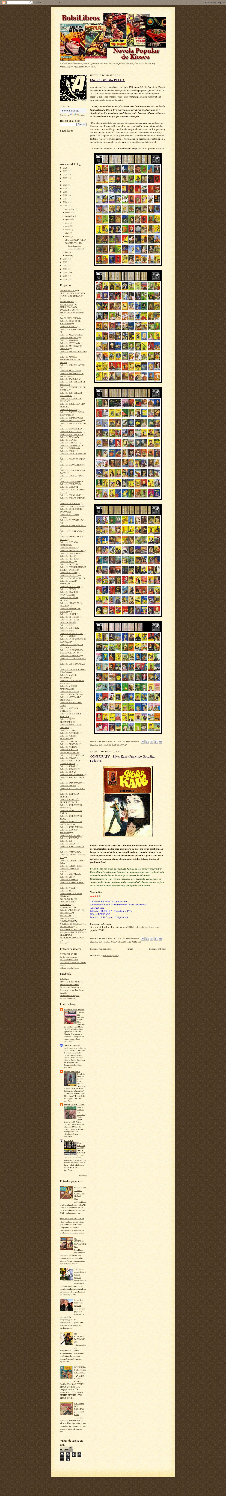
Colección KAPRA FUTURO (71, 633)
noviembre (70, 209)
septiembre (70, 215)
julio (67, 222)
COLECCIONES (66, 899)
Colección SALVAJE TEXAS (72, 777)
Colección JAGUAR (68, 628)
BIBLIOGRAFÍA (67, 307)
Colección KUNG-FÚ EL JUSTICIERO (70, 322)
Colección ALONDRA (69, 340)
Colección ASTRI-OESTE (70, 370)
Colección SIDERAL (68, 326)
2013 (65, 262)
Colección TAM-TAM (69, 852)
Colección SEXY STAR (69, 838)
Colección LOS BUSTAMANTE (73, 658)
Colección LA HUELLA (70, 655)
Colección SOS (66, 841)
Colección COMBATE (69, 484)
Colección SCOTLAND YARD (72, 788)
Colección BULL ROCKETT (71, 434)
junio (67, 226)
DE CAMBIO (65, 904)
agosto (68, 219)
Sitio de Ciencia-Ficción (69, 968)
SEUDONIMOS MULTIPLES (72, 1218)
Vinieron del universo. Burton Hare (80, 1017)
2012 (65, 265)
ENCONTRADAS (67, 912)
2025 (65, 171)
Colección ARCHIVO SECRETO (73, 351)
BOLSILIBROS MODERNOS (72, 312)
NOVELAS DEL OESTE (74, 1104)
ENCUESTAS (65, 915)
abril (67, 233)
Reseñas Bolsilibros (72, 1071)
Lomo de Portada (67, 918)
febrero (68, 252)
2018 (65, 195)
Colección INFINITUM (69, 617)
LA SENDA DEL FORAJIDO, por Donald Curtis (79, 1409)
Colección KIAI (66, 636)
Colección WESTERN (69, 879)
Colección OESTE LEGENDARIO (67, 720)
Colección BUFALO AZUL (71, 431)
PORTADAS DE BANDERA (71, 929)
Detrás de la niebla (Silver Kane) (81, 1077)
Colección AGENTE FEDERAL (73, 329)
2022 (65, 181)
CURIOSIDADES (67, 901)
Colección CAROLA (68, 451)
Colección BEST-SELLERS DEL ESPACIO (71, 394)
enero (67, 255)
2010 (65, 272)
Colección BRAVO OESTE (71, 420)
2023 (65, 178)
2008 (65, 279)
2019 (65, 191)
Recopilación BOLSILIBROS (72, 932)
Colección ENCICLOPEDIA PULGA (113, 745)
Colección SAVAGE (68, 785)
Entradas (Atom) (111, 955)
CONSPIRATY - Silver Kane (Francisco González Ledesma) (74, 246)
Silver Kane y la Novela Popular (79, 1303)
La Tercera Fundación (69, 959)
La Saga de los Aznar (68, 957)
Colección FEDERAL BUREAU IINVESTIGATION (73, 568)
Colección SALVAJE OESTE (72, 774)
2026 (65, 167)
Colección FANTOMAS (69, 564)
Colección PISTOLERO (69, 733)
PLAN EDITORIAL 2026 (81, 1145)
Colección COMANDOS (70, 481)
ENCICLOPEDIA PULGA (75, 239)
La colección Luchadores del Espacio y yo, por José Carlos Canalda (72, 990)
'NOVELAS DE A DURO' (70, 293)
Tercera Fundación (67, 998)
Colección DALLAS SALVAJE (72, 498)
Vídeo (62, 943)
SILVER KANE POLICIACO (72, 937)
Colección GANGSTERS (70, 586)
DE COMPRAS (66, 907)
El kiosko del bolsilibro (69, 984)
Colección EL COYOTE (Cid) (72, 520)
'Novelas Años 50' (67, 290)
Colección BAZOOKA (69, 379)
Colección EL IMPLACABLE (72, 531)
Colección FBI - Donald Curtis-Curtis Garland (80, 1191)
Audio (62, 298)
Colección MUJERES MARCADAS (68, 687)
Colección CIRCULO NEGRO (72, 475)
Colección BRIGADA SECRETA (73, 423)
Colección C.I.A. (67, 439)
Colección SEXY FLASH (70, 835)
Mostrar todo (83, 1175)
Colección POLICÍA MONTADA (68, 737)
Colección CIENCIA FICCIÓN (72, 464)
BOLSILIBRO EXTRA (69, 309)
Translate (81, 115)
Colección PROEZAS (68, 747)
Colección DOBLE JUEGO (71, 506)
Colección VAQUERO (69, 874)
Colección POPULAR (69, 741)
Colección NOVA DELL (70, 694)
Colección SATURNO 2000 (71, 782)
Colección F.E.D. (67, 561)
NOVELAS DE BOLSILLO (71, 924)
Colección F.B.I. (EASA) (70, 558)
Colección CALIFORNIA (70, 445)
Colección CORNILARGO (70, 495)
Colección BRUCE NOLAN (71, 428)
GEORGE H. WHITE (68, 954)
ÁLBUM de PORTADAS (70, 296)
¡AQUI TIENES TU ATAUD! (81, 1111)
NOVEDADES (66, 921)
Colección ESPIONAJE (69, 553)
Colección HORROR (68, 614)
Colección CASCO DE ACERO (72, 459)
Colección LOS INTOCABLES (72, 663)
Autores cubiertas (67, 301)
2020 (65, 188)
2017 (65, 198)
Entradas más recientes (101, 948)
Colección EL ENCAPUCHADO (73, 525)
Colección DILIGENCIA (70, 503)
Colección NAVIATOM (69, 691)
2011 (65, 269)
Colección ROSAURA (69, 769)
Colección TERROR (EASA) (71, 865)
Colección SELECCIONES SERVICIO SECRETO (71, 823)
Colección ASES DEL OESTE (72, 365)
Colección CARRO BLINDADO (73, 453)
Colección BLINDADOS (70, 417)
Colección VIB (66, 877)
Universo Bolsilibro (72, 1045)
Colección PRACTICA (69, 744)
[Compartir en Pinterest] (160, 742)
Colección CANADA (68, 448)
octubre (68, 212)
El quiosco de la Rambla (74, 1009)
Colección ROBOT (67, 766)
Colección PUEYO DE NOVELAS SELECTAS (69, 751)
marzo (68, 236)
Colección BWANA (68, 437)
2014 (65, 258)
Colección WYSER (67, 888)
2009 (65, 276)
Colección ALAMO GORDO (71, 334)
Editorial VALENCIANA (70, 910)
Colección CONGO (68, 486)
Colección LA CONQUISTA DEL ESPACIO (71, 646)
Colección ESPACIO (68, 547)
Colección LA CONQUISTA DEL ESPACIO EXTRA (71, 651)
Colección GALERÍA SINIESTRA (68, 582)
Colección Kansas (67, 630)
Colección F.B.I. (66, 556)
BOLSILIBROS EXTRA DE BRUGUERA (80, 1370)
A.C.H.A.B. (68, 1140)
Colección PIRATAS (68, 730)
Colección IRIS (66, 625)
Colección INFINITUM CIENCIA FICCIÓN (69, 621)
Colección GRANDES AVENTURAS (69, 593)
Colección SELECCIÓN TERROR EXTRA (69, 800)
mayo (67, 229)
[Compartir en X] (151, 742)
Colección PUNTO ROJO (70, 755)
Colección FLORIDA (68, 572)
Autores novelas (66, 304)
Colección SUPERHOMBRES (72, 846)
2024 (65, 174)
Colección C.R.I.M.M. (69, 442)
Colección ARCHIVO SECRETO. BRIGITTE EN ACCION (71, 359)
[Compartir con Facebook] (156, 742)
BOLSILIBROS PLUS (69, 318)
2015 (65, 205)
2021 (65, 185)
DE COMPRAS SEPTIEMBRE (80, 1241)
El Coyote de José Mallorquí (71, 981)
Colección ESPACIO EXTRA (72, 550)
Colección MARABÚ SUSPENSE (68, 676)
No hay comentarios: (131, 741)
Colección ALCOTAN (69, 337)
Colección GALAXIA (69, 575)
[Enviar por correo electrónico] (143, 742)
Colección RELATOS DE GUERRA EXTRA (70, 762)
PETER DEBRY (66, 926)
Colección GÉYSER (68, 589)
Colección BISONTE (68, 409)
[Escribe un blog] (147, 742)
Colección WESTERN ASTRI (72, 882)
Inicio (130, 948)
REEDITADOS (66, 934)
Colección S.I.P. (66, 771)
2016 (65, 202)
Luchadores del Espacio (69, 995)
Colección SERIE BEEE (70, 827)
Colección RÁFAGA (68, 757)
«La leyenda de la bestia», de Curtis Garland (75, 1049)
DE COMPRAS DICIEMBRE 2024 (79, 1337)
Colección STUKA (67, 843)
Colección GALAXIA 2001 (71, 578)
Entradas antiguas (157, 948)
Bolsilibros (64, 978)
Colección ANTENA (68, 343)
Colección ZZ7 (66, 890)
